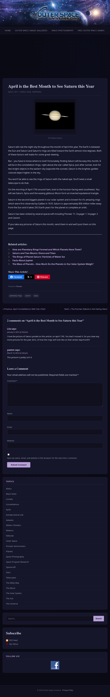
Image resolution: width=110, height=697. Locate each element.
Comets (9, 499)
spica (36, 295)
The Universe (12, 603)
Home (8, 30)
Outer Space (11, 541)
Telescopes (11, 577)
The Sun (9, 598)
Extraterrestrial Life (14, 515)
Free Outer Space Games (91, 30)
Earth (8, 509)
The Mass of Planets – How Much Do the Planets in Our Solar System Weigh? (53, 264)
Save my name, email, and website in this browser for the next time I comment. (42, 458)
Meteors (10, 530)
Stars (8, 572)
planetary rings (16, 295)
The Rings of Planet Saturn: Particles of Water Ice (38, 256)
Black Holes (11, 494)
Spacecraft (11, 567)
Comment (12, 381)
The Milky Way (12, 583)
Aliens (9, 488)
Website (10, 440)
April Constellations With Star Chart (24, 309)
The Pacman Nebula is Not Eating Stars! (85, 309)
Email (9, 427)
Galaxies (10, 520)
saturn (27, 295)
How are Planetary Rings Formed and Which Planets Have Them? (47, 249)
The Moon (10, 588)
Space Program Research (17, 562)
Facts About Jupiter (22, 260)
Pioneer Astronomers (15, 546)
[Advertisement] (55, 54)
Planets (19, 286)
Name (9, 413)
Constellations (12, 504)
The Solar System (14, 593)
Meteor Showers (13, 525)
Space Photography (63, 30)
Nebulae (10, 535)
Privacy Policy (67, 690)
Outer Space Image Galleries (31, 30)
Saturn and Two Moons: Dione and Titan (34, 253)
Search (99, 619)
